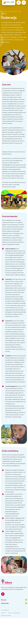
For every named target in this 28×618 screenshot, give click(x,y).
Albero (6, 610)
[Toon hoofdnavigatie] (24, 2)
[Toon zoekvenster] (18, 2)
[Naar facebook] (2, 594)
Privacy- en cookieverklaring (14, 612)
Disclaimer (3, 612)
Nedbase (9, 615)
